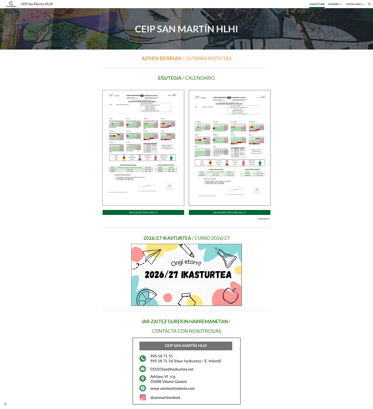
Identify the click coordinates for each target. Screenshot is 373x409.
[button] (369, 4)
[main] (186, 28)
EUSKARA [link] (333, 4)
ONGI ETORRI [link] (317, 4)
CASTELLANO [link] (353, 4)
